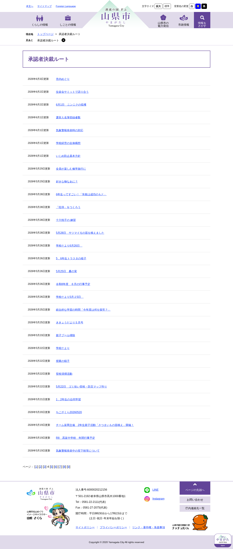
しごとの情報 (68, 24)
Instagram (158, 498)
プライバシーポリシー (113, 527)
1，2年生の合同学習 (68, 399)
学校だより (63, 348)
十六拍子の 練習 (66, 220)
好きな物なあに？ (67, 181)
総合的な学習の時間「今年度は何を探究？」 (83, 309)
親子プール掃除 (65, 335)
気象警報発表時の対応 (69, 130)
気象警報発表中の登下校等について (78, 450)
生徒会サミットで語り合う (72, 91)
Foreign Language (66, 6)
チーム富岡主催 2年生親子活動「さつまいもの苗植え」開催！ (95, 425)
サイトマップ (44, 6)
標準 (167, 6)
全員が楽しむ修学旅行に (71, 168)
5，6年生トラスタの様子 (71, 258)
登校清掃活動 (64, 373)
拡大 (158, 6)
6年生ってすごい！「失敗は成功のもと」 (81, 194)
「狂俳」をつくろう (68, 207)
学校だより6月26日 (69, 245)
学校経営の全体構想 (68, 143)
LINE (155, 489)
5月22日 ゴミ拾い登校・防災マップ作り (81, 386)
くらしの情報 (40, 24)
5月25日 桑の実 (66, 271)
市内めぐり (63, 79)
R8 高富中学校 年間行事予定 (75, 437)
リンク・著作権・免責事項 (148, 527)
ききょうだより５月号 (69, 322)
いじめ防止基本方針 (68, 155)
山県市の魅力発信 (163, 24)
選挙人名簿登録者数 (68, 117)
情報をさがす (202, 24)
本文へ (29, 6)
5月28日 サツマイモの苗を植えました (80, 232)
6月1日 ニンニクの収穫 (71, 104)
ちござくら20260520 (69, 412)
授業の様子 (63, 361)
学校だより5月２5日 (70, 296)
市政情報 (183, 24)
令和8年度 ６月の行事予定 (73, 284)
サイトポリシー (85, 527)
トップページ (45, 34)
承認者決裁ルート (48, 40)
